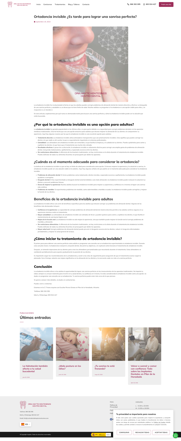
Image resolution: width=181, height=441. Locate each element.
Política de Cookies (159, 422)
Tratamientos (60, 4)
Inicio (38, 4)
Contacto (85, 4)
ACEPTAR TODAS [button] (161, 432)
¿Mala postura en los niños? (70, 367)
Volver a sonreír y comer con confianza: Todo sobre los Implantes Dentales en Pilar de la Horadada (144, 371)
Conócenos (47, 4)
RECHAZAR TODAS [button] (142, 432)
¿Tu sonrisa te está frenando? (105, 367)
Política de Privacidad (114, 406)
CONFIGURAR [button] (124, 432)
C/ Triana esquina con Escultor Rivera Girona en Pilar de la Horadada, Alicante (71, 287)
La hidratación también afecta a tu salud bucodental (35, 368)
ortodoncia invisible (43, 129)
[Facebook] (111, 419)
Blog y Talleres (74, 4)
